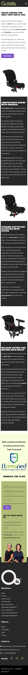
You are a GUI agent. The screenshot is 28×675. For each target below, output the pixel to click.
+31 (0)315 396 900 (9, 653)
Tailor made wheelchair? (9, 613)
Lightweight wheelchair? (9, 616)
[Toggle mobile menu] (26, 3)
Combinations (5, 599)
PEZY (11, 669)
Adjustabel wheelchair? (9, 607)
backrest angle (9, 158)
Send (7, 507)
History (3, 635)
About (3, 627)
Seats (3, 593)
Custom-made (5, 602)
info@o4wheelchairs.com (11, 538)
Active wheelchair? (7, 610)
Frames (3, 596)
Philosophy (5, 630)
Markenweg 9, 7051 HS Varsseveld (14, 646)
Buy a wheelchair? (7, 604)
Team (3, 632)
